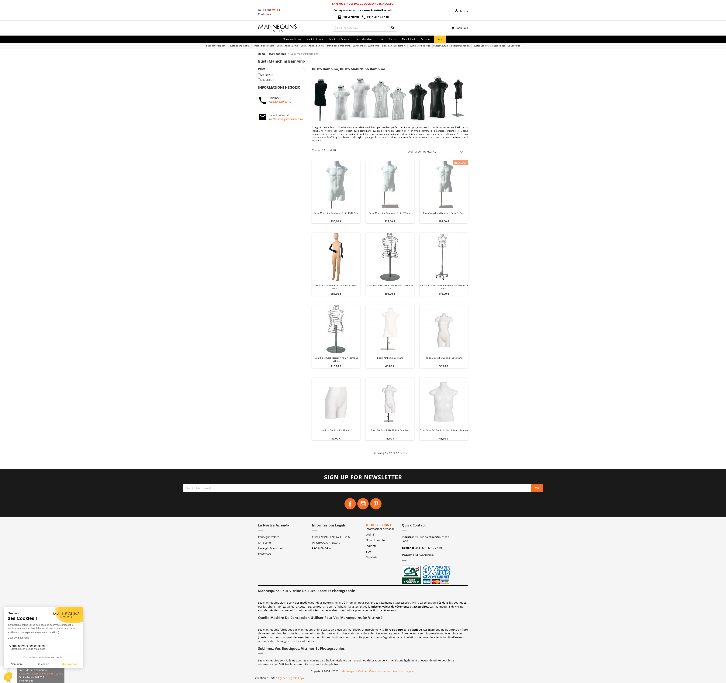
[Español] (273, 10)
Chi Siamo (264, 542)
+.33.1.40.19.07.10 (280, 101)
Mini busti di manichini (338, 45)
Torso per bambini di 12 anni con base (390, 430)
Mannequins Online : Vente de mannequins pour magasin (378, 671)
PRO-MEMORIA (321, 548)
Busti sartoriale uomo (287, 45)
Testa (381, 39)
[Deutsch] (269, 10)
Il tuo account (378, 525)
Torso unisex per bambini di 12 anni (444, 357)
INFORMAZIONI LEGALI (326, 542)
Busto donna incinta (239, 45)
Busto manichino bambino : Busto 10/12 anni (336, 213)
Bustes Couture (440, 45)
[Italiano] (278, 10)
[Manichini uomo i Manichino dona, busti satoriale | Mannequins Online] (277, 27)
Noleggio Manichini (270, 548)
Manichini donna (292, 39)
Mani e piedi (408, 39)
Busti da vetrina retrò (420, 45)
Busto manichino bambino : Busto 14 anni (444, 213)
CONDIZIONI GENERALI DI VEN (331, 537)
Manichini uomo (315, 39)
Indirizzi (371, 546)
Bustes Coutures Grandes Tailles (489, 45)
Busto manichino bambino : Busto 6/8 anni (390, 213)
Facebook (350, 503)
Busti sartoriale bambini (312, 45)
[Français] (264, 10)
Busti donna (359, 45)
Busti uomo (373, 45)
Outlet (440, 39)
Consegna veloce (268, 537)
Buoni (369, 551)
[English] (259, 10)
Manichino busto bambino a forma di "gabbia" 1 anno (444, 287)
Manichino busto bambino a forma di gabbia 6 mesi (390, 287)
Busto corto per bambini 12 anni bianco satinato (444, 430)
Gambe (393, 39)
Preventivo (351, 17)
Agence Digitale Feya (291, 678)
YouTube (363, 503)
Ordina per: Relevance (422, 151)
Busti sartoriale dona (216, 45)
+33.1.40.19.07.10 (377, 17)
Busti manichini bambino (394, 45)
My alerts (372, 557)
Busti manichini (364, 39)
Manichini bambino (339, 39)
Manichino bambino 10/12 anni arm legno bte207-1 (336, 287)
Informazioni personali (380, 529)
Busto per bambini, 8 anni (390, 357)
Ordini (370, 534)
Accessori (426, 39)
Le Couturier (514, 45)
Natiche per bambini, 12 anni (336, 430)
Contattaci (264, 14)
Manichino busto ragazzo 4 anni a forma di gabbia (336, 359)
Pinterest (376, 503)
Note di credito (375, 540)
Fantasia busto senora (263, 45)
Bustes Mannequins (461, 45)
